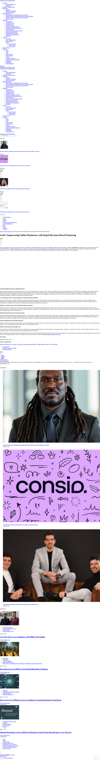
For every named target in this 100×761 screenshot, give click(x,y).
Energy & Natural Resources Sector (14, 30)
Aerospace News (10, 24)
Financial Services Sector (11, 32)
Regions (5, 49)
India (7, 50)
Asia (7, 53)
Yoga (4, 225)
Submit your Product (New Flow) (11, 745)
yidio (4, 226)
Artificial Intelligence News (9, 628)
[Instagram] (0, 753)
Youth (4, 221)
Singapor (6, 247)
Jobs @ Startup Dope (11, 40)
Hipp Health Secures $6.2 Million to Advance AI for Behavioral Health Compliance (14, 211)
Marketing (8, 36)
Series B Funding (7, 661)
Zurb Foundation (7, 217)
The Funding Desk (4, 361)
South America (9, 55)
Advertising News (10, 22)
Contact (5, 37)
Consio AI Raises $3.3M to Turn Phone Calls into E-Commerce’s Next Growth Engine (15, 165)
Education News (10, 29)
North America (9, 54)
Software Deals (9, 19)
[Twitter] (0, 752)
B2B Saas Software (10, 12)
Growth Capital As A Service (9, 348)
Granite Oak (31, 248)
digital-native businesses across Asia (52, 334)
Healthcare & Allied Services (12, 34)
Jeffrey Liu (2, 339)
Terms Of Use (12, 46)
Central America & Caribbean (13, 59)
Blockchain (8, 5)
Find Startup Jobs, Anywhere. (10, 744)
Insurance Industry (7, 724)
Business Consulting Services (12, 26)
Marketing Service (7, 13)
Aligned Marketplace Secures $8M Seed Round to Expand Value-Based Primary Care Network (35, 732)
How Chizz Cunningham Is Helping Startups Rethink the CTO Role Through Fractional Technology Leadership (19, 151)
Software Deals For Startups (9, 747)
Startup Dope (3, 756)
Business (8, 9)
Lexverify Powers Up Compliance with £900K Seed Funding (22, 637)
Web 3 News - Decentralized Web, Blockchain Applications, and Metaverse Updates (22, 663)
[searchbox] (8, 135)
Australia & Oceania (10, 58)
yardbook (5, 229)
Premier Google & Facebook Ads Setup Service (17, 17)
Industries (5, 20)
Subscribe (2, 66)
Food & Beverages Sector (12, 33)
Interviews (5, 8)
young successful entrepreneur (10, 222)
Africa (7, 51)
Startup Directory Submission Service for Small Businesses (19, 16)
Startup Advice (6, 742)
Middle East (8, 61)
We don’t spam (12, 43)
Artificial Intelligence (11, 4)
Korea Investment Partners (41, 248)
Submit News (6, 47)
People (4, 740)
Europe (7, 57)
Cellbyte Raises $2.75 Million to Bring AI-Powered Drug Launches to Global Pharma (15, 188)
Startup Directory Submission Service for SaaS (16, 15)
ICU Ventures (24, 248)
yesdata (4, 227)
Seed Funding (6, 630)
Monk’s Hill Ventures (16, 248)
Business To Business (11, 11)
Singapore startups (7, 349)
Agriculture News (10, 25)
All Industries (9, 21)
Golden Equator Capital (53, 248)
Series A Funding (7, 693)
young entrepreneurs (7, 223)
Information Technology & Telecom (11, 691)
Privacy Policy (12, 45)
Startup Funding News (8, 231)
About (7, 42)
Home (1, 231)
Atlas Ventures (65, 248)
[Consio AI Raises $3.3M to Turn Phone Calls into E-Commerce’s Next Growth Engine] (51, 521)
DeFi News (5, 659)
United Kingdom (10, 63)
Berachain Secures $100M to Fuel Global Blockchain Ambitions (24, 669)
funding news (6, 346)
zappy (4, 218)
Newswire (8, 38)
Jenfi (1, 247)
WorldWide (8, 62)
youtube (5, 219)
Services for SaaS (7, 748)
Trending (5, 3)
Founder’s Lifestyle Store (9, 7)
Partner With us (9, 41)
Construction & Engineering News (14, 28)
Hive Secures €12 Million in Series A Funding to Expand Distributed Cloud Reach (30, 700)
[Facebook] (0, 751)
